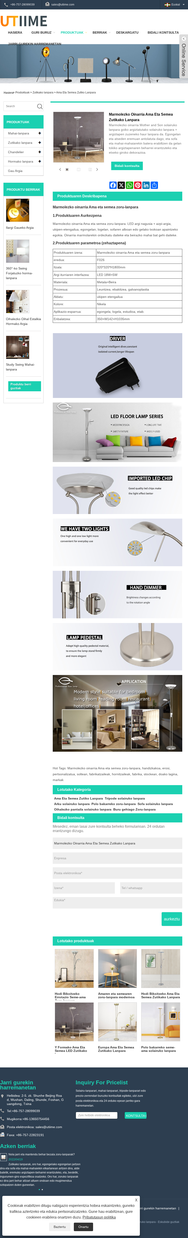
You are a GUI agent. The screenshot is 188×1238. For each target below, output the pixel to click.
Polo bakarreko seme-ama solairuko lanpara (158, 1049)
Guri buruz (41, 32)
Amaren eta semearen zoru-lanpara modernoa (116, 995)
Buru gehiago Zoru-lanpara (134, 809)
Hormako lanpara (20, 161)
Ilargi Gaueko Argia (20, 227)
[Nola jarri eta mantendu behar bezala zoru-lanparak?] (3, 1157)
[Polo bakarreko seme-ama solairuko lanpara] (160, 1021)
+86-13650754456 (35, 1119)
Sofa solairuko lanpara (155, 804)
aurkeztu (172, 919)
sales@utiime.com (62, 4)
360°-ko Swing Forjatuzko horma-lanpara (19, 273)
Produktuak (72, 32)
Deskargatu (127, 32)
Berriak (100, 32)
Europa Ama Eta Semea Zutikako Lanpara (116, 1049)
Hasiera (15, 32)
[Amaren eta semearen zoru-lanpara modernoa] (117, 968)
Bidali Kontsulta (163, 32)
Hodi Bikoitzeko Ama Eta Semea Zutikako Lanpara (160, 995)
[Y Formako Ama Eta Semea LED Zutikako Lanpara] (74, 1021)
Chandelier (16, 152)
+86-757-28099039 (22, 4)
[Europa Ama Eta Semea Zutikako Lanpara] (117, 1021)
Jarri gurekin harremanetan (34, 44)
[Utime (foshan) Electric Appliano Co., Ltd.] (24, 20)
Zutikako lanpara (43, 92)
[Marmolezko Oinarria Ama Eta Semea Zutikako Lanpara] (67, 169)
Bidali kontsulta (127, 166)
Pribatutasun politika (99, 1217)
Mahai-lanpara (18, 133)
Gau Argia (15, 171)
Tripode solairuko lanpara (125, 798)
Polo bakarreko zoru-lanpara (113, 804)
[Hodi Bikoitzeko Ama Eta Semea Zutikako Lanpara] (160, 968)
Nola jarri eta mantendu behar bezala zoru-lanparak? (41, 1154)
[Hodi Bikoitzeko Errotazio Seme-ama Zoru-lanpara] (74, 968)
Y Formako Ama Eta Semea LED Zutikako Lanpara (71, 1049)
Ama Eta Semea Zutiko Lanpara (76, 92)
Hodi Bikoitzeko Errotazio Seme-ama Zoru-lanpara (70, 996)
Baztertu (60, 1227)
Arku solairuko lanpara (72, 804)
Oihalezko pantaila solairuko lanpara (82, 809)
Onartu (83, 1227)
